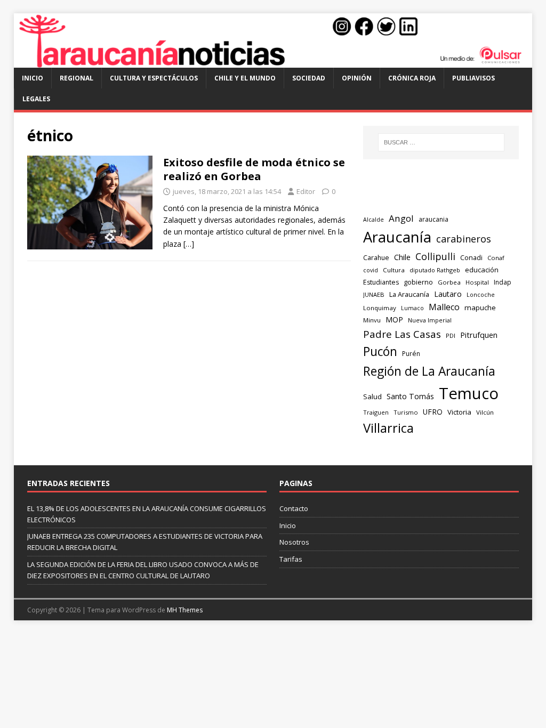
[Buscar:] (441, 142)
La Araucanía (409, 294)
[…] (188, 244)
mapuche (480, 307)
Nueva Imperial (430, 320)
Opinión (357, 78)
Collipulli (435, 256)
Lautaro (448, 294)
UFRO (433, 412)
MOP (394, 319)
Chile (402, 257)
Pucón (380, 351)
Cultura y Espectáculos (154, 78)
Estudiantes (381, 282)
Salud (372, 396)
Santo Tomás (410, 396)
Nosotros (294, 542)
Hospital (477, 282)
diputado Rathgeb (435, 270)
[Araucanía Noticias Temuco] (273, 61)
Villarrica (388, 427)
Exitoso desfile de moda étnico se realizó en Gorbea (254, 169)
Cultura (394, 270)
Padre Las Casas (402, 334)
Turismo (406, 412)
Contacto (293, 508)
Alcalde (373, 219)
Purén (411, 353)
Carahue (376, 257)
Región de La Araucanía (429, 371)
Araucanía (397, 237)
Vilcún (485, 412)
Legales (36, 98)
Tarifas (290, 559)
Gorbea (449, 282)
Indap (502, 282)
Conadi (471, 257)
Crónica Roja (412, 78)
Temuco (469, 393)
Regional (76, 78)
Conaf (495, 258)
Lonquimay (379, 308)
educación (482, 269)
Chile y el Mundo (245, 78)
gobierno (418, 282)
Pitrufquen (478, 335)
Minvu (372, 320)
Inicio (32, 78)
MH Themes (185, 609)
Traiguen (376, 412)
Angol (401, 218)
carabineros (463, 238)
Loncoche (481, 294)
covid (370, 270)
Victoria (459, 412)
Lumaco (412, 308)
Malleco (444, 307)
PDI (450, 335)
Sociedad (308, 78)
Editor (305, 191)
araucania (433, 219)
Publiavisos (473, 78)
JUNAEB (373, 294)
